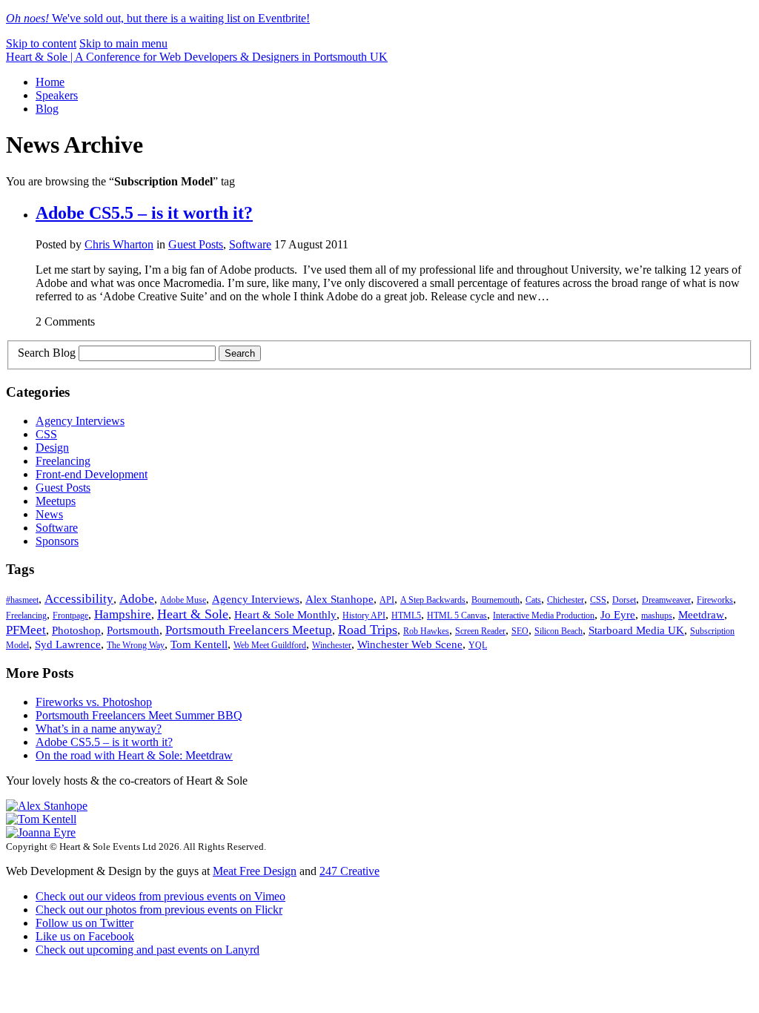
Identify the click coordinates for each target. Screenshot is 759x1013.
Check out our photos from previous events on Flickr (159, 909)
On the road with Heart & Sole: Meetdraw (134, 755)
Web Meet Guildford (269, 645)
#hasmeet (22, 600)
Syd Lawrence (68, 644)
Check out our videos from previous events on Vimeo (160, 896)
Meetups (56, 501)
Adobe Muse (183, 600)
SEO (519, 631)
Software (250, 244)
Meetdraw (701, 615)
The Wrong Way (136, 645)
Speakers (57, 95)
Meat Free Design (254, 871)
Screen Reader (480, 631)
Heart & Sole (192, 614)
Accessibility (78, 599)
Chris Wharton (118, 244)
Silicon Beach (558, 631)
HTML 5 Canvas (457, 615)
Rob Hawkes (426, 631)
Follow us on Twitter (84, 923)
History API (363, 615)
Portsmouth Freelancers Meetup (248, 630)
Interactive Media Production (543, 615)
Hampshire (122, 614)
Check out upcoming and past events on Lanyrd (147, 949)
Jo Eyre (617, 615)
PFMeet (26, 630)
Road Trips (367, 629)
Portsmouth (133, 630)
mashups (656, 615)
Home (50, 82)
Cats (533, 600)
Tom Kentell (199, 644)
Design (52, 447)
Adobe (136, 599)
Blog (47, 108)
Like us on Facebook (85, 936)
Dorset (624, 600)
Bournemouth (495, 600)
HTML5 (406, 615)
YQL (477, 645)
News (49, 514)
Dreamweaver (666, 600)
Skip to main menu (123, 43)
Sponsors (57, 541)
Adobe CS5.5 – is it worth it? (144, 212)
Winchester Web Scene (410, 644)
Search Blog (47, 352)
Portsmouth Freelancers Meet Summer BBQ (139, 715)
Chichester (565, 600)
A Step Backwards (432, 600)
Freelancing (63, 461)
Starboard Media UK (636, 630)
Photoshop (76, 630)
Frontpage (70, 615)
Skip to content (41, 43)
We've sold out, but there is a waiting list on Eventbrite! (158, 18)
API (387, 600)
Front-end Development (92, 474)
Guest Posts (195, 244)
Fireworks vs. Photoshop (94, 702)
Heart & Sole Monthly (285, 615)
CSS (46, 434)
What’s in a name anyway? (99, 728)
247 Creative (349, 871)
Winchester (331, 645)
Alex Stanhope (339, 599)
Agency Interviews (80, 421)
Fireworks (715, 600)
